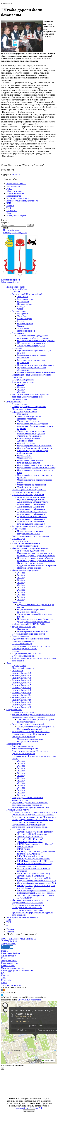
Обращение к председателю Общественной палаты (30, 740)
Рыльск (20, 321)
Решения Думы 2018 (21, 687)
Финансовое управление (28, 438)
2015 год (21, 573)
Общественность (14, 709)
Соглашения (17, 670)
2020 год (21, 585)
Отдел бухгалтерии (26, 443)
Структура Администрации (24, 411)
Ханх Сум (22, 316)
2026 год (21, 392)
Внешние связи (19, 311)
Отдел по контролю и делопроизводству (35, 465)
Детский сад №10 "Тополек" (30, 837)
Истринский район (26, 331)
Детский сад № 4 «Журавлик (30, 876)
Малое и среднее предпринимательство (30, 548)
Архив (4, 982)
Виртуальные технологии (30, 1000)
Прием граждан (19, 529)
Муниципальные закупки (23, 626)
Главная (4, 951)
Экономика (22, 296)
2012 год (21, 795)
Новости (16, 174)
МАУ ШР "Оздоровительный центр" (34, 873)
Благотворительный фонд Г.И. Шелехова (31, 731)
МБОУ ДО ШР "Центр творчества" (33, 859)
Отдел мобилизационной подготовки (34, 448)
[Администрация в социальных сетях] (2, 990)
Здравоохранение (25, 299)
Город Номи (22, 314)
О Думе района (19, 665)
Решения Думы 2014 (21, 678)
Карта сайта (6, 980)
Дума (8, 663)
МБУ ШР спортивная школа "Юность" (35, 844)
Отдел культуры (24, 458)
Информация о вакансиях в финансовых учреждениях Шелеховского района (36, 620)
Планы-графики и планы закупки (32, 631)
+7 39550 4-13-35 (9, 941)
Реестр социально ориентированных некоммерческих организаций (29, 490)
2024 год (21, 387)
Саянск (20, 326)
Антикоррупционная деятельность (22, 917)
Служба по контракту (22, 643)
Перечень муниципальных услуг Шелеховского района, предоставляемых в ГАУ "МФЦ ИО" (34, 818)
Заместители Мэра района (29, 416)
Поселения (17, 348)
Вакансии (16, 602)
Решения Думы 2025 (21, 705)
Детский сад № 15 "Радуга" (29, 841)
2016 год (21, 575)
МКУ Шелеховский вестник (30, 856)
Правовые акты (13, 744)
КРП (8, 920)
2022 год (21, 590)
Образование (23, 301)
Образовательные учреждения (31, 343)
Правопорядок (18, 538)
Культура (21, 306)
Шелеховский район (15, 287)
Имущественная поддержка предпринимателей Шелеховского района (36, 564)
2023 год (21, 384)
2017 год (21, 577)
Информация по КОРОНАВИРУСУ (28, 624)
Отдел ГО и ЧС (24, 455)
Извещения (22, 629)
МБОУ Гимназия (25, 846)
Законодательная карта (22, 746)
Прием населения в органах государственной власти (30, 532)
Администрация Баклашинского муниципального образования (32, 517)
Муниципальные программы (25, 570)
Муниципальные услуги (17, 810)
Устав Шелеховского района (25, 749)
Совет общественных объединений (28, 724)
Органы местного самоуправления (28, 494)
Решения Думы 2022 (21, 697)
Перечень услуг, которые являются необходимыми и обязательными (28, 906)
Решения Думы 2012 (21, 673)
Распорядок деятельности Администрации (31, 526)
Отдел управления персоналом (31, 485)
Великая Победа (19, 289)
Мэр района (22, 414)
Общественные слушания (23, 712)
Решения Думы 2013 (21, 675)
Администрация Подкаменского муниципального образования (32, 512)
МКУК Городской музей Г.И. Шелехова (35, 861)
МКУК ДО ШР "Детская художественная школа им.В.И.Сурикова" (36, 852)
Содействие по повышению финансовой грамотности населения (31, 640)
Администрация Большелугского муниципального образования (32, 503)
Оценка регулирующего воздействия (29, 406)
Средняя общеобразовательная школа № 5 (36, 883)
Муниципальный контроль (24, 409)
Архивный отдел (25, 441)
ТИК (8, 922)
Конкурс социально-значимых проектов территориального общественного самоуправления (30, 396)
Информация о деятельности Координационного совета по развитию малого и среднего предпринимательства (36, 553)
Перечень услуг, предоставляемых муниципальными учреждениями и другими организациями (32, 912)
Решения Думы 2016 (21, 683)
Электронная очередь (11, 985)
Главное (15, 651)
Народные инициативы (23, 380)
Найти (30, 225)
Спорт (20, 309)
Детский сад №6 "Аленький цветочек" (35, 832)
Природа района (24, 304)
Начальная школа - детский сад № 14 (34, 878)
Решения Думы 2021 (21, 695)
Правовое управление (27, 419)
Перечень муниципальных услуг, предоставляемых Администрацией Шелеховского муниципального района (30, 824)
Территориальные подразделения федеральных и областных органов (33, 337)
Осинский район (25, 323)
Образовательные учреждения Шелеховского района (31, 610)
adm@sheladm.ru (8, 943)
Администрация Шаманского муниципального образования (31, 522)
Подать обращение (20, 636)
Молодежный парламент (23, 668)
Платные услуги (19, 829)
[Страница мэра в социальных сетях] (2, 995)
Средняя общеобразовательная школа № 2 (36, 880)
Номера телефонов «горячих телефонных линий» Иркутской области (31, 647)
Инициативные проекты (23, 382)
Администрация (13, 402)
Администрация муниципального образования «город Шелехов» (33, 498)
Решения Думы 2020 (21, 692)
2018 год (21, 580)
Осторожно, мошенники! (23, 656)
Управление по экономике (29, 436)
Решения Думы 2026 (21, 707)
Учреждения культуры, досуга (31, 345)
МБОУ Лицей (23, 849)
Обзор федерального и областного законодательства (27, 798)
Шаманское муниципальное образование (36, 372)
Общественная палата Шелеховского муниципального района (29, 735)
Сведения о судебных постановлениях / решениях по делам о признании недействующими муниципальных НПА (30, 804)
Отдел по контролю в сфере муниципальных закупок (30, 461)
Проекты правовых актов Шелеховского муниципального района (30, 752)
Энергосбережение (20, 541)
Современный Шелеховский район (28, 294)
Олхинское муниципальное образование (36, 365)
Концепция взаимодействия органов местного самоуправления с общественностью (33, 715)
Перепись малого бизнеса (29, 568)
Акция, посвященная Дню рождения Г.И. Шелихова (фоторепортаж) (36, 728)
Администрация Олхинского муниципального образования (31, 508)
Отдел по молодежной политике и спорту (36, 467)
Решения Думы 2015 (21, 680)
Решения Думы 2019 (21, 690)
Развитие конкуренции (27, 546)
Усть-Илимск (23, 328)
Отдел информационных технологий (34, 446)
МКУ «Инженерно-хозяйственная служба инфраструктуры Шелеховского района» (36, 891)
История (16, 292)
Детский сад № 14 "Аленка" (30, 839)
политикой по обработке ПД (29, 1108)
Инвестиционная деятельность (26, 543)
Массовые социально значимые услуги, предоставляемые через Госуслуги (30, 901)
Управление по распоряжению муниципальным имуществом (31, 432)
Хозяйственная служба (27, 487)
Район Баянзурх (24, 318)
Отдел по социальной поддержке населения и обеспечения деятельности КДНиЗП (35, 426)
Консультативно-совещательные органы (30, 536)
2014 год (21, 790)
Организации (18, 333)
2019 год (21, 582)
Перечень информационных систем (28, 634)
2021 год (21, 587)
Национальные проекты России (26, 653)
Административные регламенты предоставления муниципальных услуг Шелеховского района (34, 813)
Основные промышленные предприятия (35, 340)
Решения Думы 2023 (21, 700)
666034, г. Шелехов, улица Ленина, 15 (18, 939)
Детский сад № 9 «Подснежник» (32, 834)
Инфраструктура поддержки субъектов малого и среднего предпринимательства (36, 559)
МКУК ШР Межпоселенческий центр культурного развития (34, 864)
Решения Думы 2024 (21, 702)
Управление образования (28, 421)
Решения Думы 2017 (21, 685)
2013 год (21, 793)
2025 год (21, 389)
